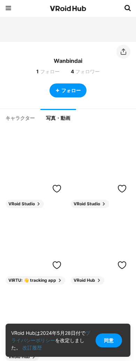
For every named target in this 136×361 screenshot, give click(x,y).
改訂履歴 (32, 348)
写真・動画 (58, 118)
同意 (109, 340)
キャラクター (20, 118)
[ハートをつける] (56, 188)
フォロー (71, 90)
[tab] (20, 118)
